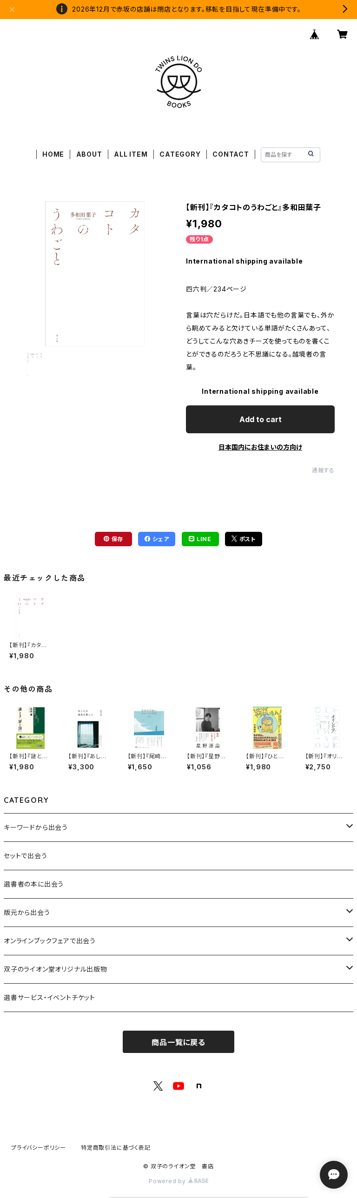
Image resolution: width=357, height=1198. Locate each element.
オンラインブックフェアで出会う (50, 941)
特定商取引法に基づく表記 (116, 1147)
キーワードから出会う (36, 827)
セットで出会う (25, 856)
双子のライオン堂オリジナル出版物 (55, 969)
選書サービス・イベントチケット (49, 997)
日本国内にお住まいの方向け (260, 447)
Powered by (168, 1181)
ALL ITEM (130, 154)
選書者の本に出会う (34, 884)
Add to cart (260, 419)
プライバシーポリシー (38, 1147)
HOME (53, 154)
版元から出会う (27, 912)
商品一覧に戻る (178, 1042)
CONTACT (230, 154)
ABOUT (89, 154)
